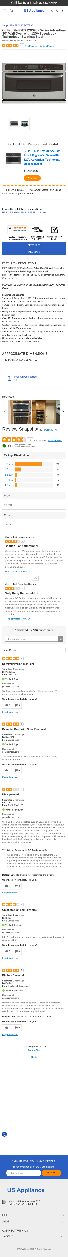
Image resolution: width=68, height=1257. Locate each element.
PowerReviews (50, 429)
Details (54, 239)
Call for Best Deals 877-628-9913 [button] (34, 3)
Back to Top (34, 1050)
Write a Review (47, 46)
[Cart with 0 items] (62, 10)
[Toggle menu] (4, 10)
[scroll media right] (63, 412)
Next (34, 1057)
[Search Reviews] (60, 639)
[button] (52, 10)
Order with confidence (17, 239)
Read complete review (16, 571)
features (34, 245)
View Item (32, 178)
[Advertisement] (34, 1107)
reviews (34, 252)
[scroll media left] (5, 412)
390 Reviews (31, 46)
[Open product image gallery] (34, 83)
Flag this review (10, 712)
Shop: (17, 25)
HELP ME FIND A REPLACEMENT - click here (24, 212)
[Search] (11, 11)
